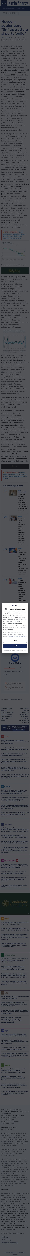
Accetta (15, 646)
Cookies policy (11, 636)
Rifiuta (15, 640)
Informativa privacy (21, 636)
